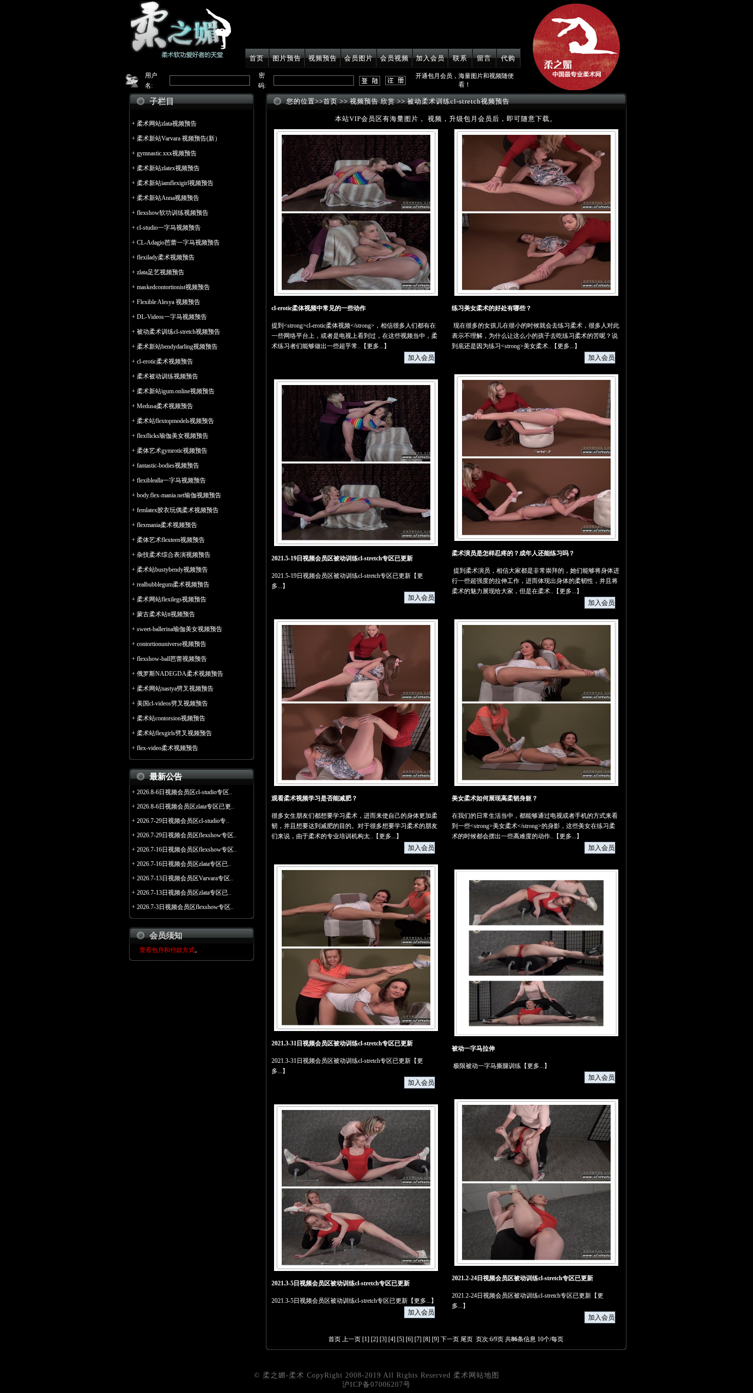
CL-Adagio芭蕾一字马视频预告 (178, 242)
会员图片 (358, 58)
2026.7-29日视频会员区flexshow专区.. (187, 835)
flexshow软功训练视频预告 (172, 212)
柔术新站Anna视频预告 (168, 197)
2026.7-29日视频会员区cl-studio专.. (183, 820)
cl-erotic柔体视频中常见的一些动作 (318, 308)
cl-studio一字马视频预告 (169, 227)
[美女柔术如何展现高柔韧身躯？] (536, 784)
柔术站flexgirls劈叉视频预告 (174, 733)
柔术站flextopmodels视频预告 (175, 421)
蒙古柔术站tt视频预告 (166, 614)
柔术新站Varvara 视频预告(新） (179, 138)
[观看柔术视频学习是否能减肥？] (356, 784)
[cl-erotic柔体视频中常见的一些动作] (356, 293)
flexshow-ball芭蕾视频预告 (172, 658)
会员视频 (394, 58)
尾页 (467, 1339)
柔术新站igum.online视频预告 (176, 391)
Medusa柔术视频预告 (165, 406)
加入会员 (430, 58)
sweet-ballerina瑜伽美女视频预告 (179, 629)
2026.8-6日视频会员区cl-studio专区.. (184, 792)
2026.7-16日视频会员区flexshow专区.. (187, 849)
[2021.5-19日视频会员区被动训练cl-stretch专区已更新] (356, 544)
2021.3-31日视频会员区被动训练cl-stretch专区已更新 (342, 1043)
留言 (484, 58)
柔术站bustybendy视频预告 (172, 569)
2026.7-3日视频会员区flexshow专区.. (185, 907)
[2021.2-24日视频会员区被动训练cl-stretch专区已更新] (536, 1263)
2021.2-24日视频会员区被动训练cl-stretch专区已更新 (522, 1278)
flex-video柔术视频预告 (167, 748)
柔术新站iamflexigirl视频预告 (175, 183)
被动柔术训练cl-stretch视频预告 (178, 331)
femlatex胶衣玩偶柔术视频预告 (178, 510)
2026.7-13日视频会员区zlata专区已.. (184, 892)
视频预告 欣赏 (372, 101)
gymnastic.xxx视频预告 (167, 153)
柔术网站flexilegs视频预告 (171, 599)
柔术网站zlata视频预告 (167, 123)
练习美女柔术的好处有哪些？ (492, 308)
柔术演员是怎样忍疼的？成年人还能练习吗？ (513, 553)
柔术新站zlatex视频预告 (168, 168)
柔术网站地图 (476, 1375)
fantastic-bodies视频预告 (168, 465)
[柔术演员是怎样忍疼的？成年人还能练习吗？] (536, 538)
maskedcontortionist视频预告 (173, 287)
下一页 (450, 1339)
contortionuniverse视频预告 (171, 644)
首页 (256, 58)
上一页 (351, 1339)
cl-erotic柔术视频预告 (165, 361)
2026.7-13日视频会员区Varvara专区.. (185, 878)
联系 (460, 58)
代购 (508, 58)
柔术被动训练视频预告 (167, 376)
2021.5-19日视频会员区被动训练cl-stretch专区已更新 (342, 558)
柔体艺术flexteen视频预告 (171, 539)
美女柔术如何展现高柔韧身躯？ (495, 798)
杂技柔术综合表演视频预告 (174, 554)
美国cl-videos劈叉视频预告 (172, 703)
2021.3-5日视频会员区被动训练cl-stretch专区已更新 (340, 1283)
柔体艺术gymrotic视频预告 (172, 450)
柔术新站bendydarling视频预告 (177, 346)
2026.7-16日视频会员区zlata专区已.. (184, 863)
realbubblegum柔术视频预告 (173, 584)
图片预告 (287, 58)
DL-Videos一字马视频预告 (172, 316)
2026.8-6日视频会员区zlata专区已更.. (185, 806)
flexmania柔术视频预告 (167, 525)
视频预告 (322, 58)
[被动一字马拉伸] (536, 1034)
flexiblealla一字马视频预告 (171, 480)
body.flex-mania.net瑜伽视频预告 (179, 495)
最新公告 (166, 776)
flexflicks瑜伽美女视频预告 (172, 435)
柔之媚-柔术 (283, 1375)
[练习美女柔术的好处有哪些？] (536, 293)
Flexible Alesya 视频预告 (168, 302)
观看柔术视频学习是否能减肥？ (314, 798)
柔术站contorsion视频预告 (171, 718)
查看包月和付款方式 (167, 950)
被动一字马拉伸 (473, 1048)
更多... (375, 346)
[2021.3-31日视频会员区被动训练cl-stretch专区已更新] (356, 1029)
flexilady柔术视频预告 (166, 257)
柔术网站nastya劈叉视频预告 (175, 688)
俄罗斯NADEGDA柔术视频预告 (180, 673)
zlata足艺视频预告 (160, 272)
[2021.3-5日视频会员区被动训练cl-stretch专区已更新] (356, 1269)
